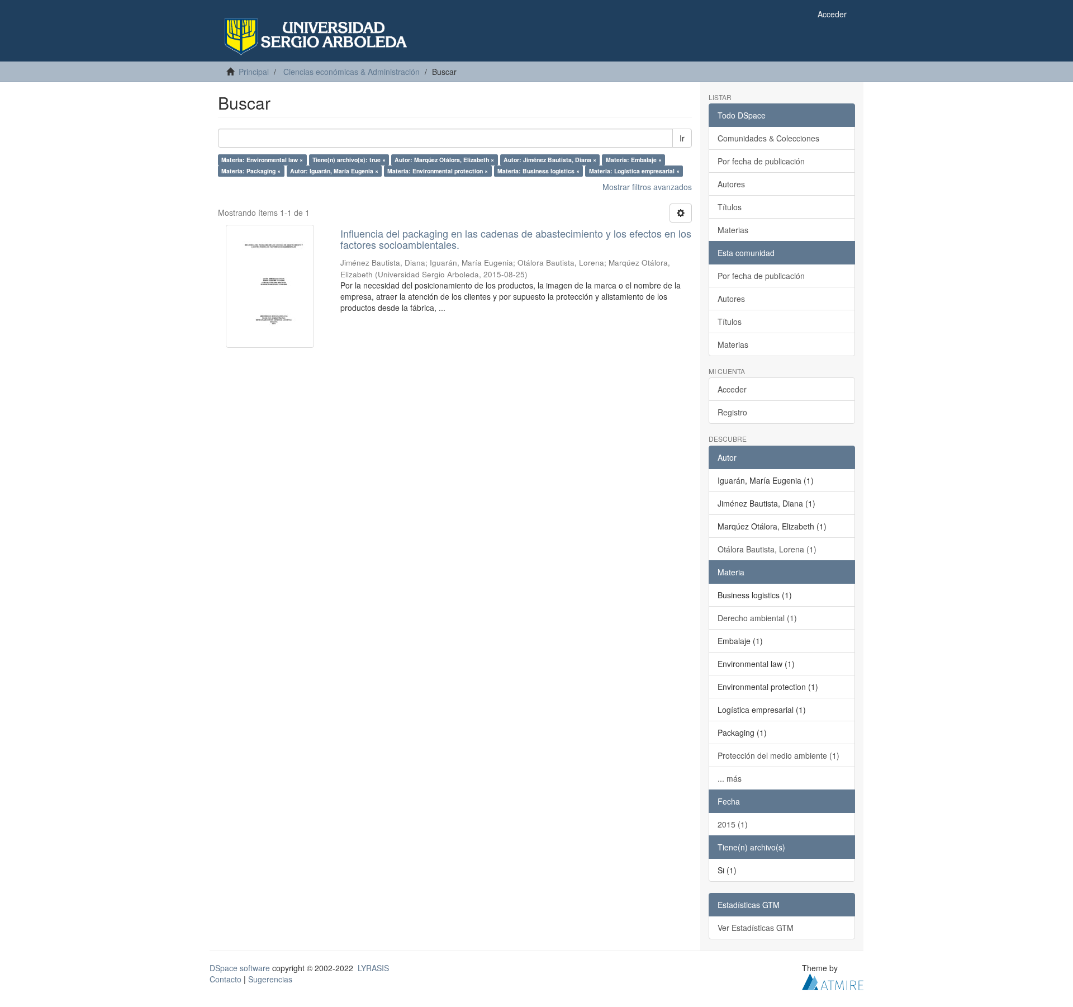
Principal (254, 71)
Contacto (225, 979)
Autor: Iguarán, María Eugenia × (334, 171)
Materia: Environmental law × (262, 159)
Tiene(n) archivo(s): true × (349, 159)
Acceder (732, 389)
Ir (682, 138)
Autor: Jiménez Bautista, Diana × (550, 159)
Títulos (730, 206)
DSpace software (240, 967)
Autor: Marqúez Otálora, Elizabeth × (444, 159)
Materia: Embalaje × (634, 159)
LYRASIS (373, 967)
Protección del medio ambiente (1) (778, 755)
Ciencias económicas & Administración (351, 71)
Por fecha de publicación (761, 161)
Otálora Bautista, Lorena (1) (767, 549)
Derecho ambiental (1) (757, 617)
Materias (733, 229)
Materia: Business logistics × (538, 171)
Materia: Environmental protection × (437, 171)
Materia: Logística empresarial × (634, 171)
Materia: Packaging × (251, 171)
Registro (732, 412)
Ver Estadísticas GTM (756, 927)
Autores (731, 184)
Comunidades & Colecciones (768, 138)
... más (730, 778)
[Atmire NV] (832, 980)
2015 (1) (733, 824)
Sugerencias (270, 979)
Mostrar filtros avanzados (647, 186)
